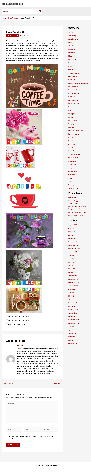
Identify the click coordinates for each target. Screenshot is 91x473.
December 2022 (73, 316)
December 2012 (73, 323)
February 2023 (73, 309)
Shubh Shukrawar (74, 161)
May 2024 (71, 296)
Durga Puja (72, 59)
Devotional (71, 49)
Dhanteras (71, 53)
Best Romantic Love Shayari (77, 212)
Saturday (71, 141)
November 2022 (73, 320)
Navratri (71, 127)
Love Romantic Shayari (76, 216)
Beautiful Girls (73, 39)
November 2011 (73, 340)
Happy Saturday (73, 93)
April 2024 (71, 299)
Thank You (71, 178)
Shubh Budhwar (73, 151)
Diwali (70, 56)
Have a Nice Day (73, 103)
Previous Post (7, 383)
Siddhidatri (72, 164)
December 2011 (73, 337)
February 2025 (73, 272)
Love (70, 110)
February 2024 (73, 303)
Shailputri (71, 144)
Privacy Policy (45, 469)
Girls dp (71, 69)
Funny (70, 66)
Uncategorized (73, 185)
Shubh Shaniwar (73, 158)
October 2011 (73, 343)
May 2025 (71, 262)
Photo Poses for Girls (75, 131)
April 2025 (71, 265)
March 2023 (72, 306)
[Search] (40, 11)
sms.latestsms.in (12, 3)
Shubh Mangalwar (74, 154)
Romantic (71, 137)
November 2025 (73, 242)
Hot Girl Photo (73, 197)
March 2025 (72, 269)
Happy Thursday (12, 35)
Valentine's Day (73, 188)
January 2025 (72, 276)
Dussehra (71, 63)
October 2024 (73, 286)
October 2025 (73, 245)
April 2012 (71, 330)
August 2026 (72, 225)
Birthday (71, 42)
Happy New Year (73, 90)
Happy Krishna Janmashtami (78, 83)
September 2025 (74, 248)
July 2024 (71, 289)
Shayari (70, 147)
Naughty (71, 124)
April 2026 (71, 235)
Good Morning (73, 76)
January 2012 (72, 333)
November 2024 (73, 282)
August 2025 (72, 252)
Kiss (69, 107)
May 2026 (71, 232)
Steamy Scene (73, 171)
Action (70, 32)
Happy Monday (73, 86)
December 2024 (73, 279)
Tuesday (71, 181)
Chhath (70, 46)
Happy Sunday (73, 97)
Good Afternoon (73, 73)
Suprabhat (71, 175)
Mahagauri (71, 114)
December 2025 (73, 238)
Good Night (72, 80)
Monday (71, 117)
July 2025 (71, 255)
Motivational (72, 120)
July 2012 (71, 326)
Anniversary (72, 36)
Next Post (58, 383)
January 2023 (72, 313)
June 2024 (71, 293)
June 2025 (71, 259)
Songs (70, 168)
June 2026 (71, 228)
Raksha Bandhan (73, 134)
